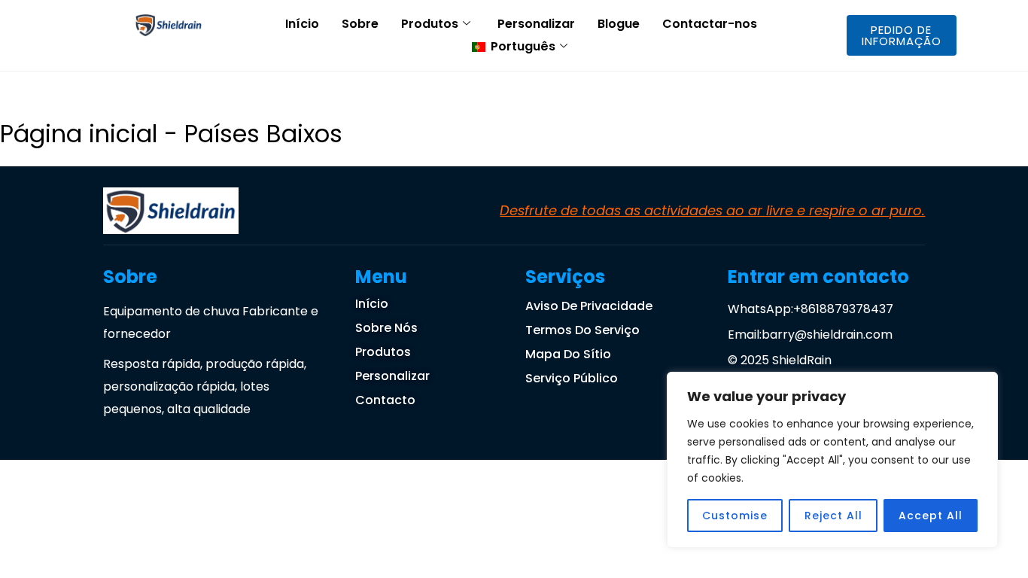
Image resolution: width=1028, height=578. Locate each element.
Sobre (360, 23)
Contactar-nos (709, 23)
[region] (832, 460)
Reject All (833, 515)
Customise (735, 515)
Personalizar (536, 23)
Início (302, 23)
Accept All (931, 515)
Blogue (619, 23)
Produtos (429, 23)
